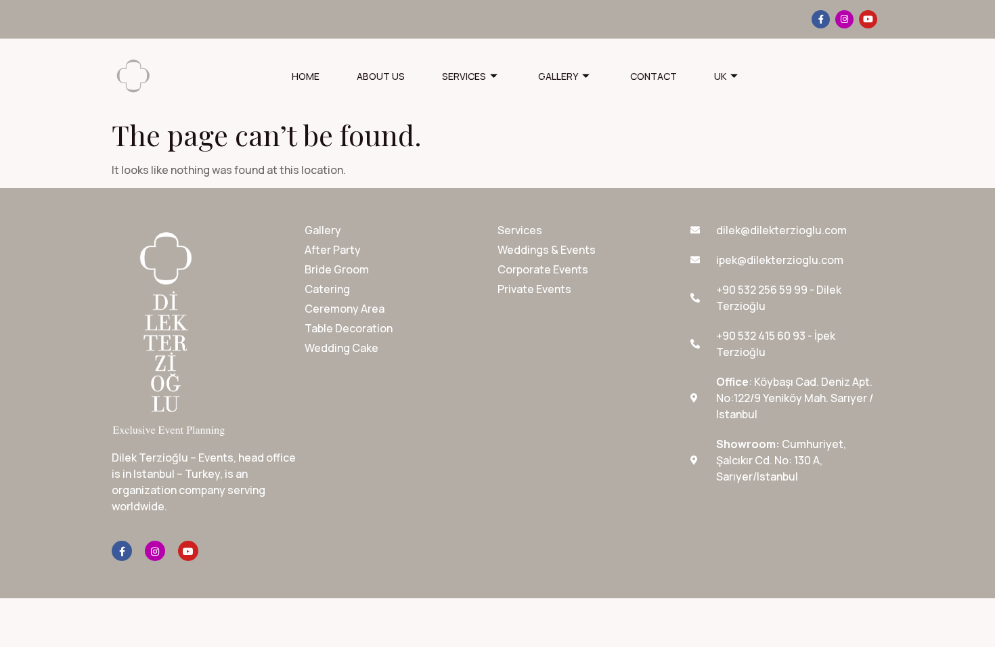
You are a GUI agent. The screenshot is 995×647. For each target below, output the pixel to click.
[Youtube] (868, 19)
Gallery (558, 76)
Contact (653, 76)
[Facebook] (821, 19)
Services (464, 76)
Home (305, 76)
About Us (381, 76)
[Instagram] (844, 19)
